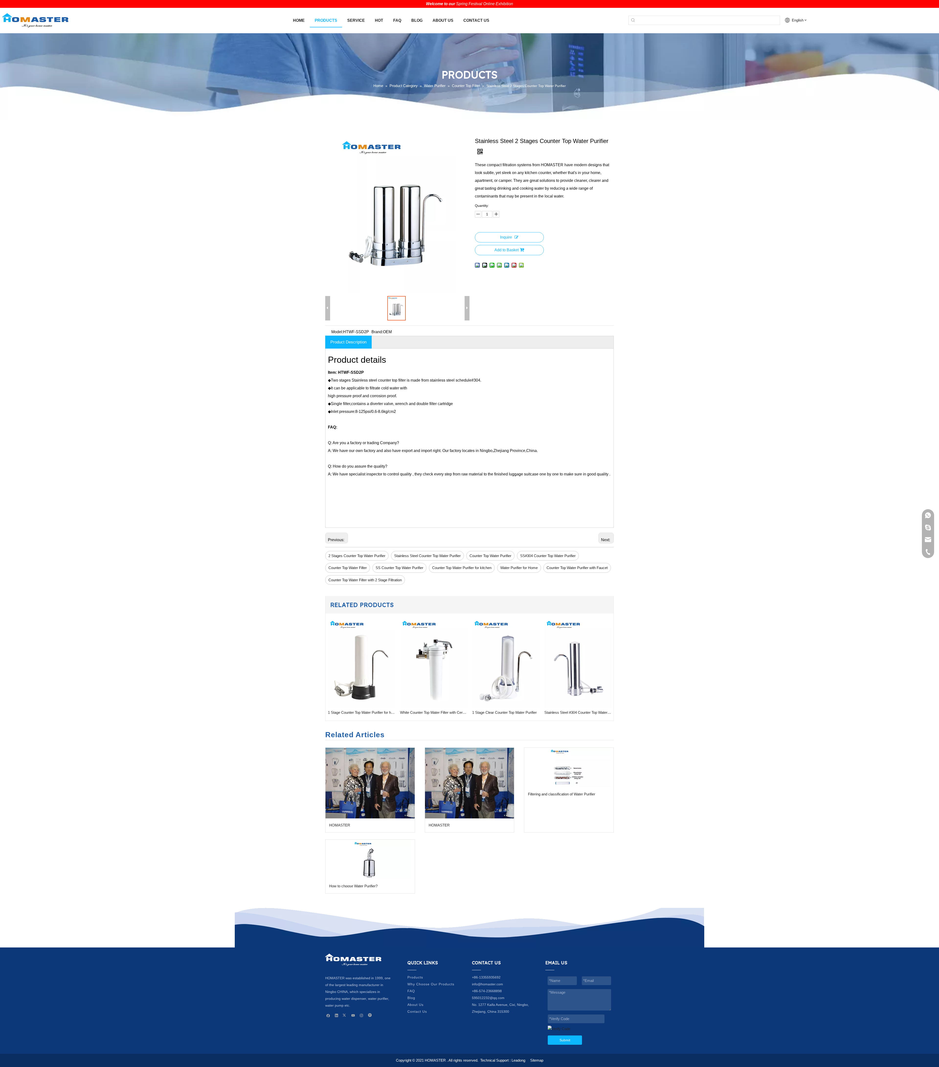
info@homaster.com (487, 984)
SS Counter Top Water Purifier (399, 568)
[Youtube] (353, 1015)
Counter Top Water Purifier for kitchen (462, 568)
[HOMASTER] (370, 783)
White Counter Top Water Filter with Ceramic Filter (373, 712)
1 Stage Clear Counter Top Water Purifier (444, 712)
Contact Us (417, 1011)
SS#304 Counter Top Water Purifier (548, 556)
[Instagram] (361, 1015)
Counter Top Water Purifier (490, 556)
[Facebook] (328, 1015)
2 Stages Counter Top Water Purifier (356, 556)
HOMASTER (339, 825)
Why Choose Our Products (430, 984)
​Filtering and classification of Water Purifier (561, 794)
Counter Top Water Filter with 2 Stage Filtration (365, 580)
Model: (337, 332)
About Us (415, 1005)
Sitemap (536, 1060)
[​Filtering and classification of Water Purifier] (569, 767)
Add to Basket (506, 250)
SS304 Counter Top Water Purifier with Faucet (589, 712)
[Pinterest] (370, 1015)
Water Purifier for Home (519, 568)
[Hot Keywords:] (633, 20)
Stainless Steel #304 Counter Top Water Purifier (517, 712)
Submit (564, 1040)
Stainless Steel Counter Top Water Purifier (427, 556)
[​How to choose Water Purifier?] (370, 859)
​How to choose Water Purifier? (353, 886)
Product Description (348, 342)
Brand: (377, 332)
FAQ (411, 991)
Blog (411, 998)
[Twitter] (345, 1015)
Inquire (506, 237)
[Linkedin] (337, 1015)
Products (415, 977)
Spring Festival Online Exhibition (484, 4)
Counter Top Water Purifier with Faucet (577, 568)
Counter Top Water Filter (347, 568)
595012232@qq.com (488, 998)
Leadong (518, 1060)
